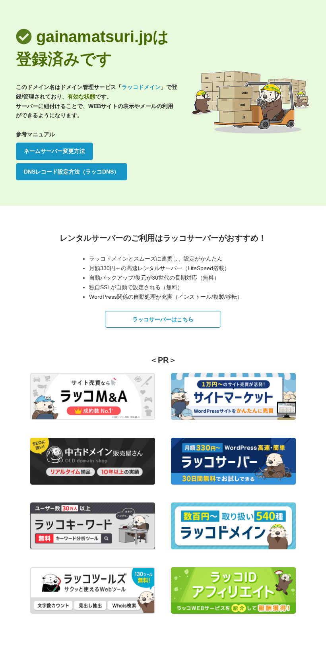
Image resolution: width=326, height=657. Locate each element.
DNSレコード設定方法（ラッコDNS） (71, 171)
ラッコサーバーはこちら (163, 319)
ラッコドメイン (141, 87)
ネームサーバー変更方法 (54, 151)
